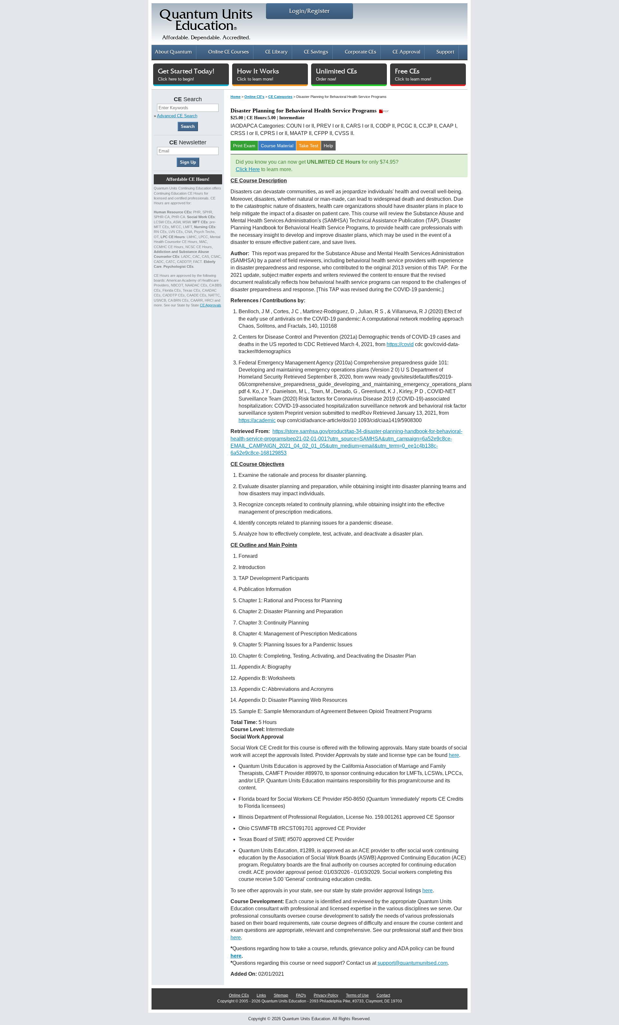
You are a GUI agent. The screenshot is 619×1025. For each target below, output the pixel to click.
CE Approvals (210, 305)
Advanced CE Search (177, 115)
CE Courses (228, 52)
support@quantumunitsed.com (412, 963)
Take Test (308, 145)
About (173, 52)
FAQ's (301, 995)
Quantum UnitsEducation (206, 24)
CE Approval (406, 52)
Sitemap (281, 995)
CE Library (276, 52)
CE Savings (316, 52)
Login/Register (309, 11)
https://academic (257, 420)
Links (261, 995)
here (454, 755)
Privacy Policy (326, 995)
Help (328, 145)
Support (445, 52)
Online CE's (254, 97)
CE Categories (280, 97)
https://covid (400, 344)
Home (236, 97)
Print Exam (244, 145)
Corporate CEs (360, 52)
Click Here (248, 169)
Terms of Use (357, 995)
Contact (383, 995)
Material (277, 145)
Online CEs (239, 995)
